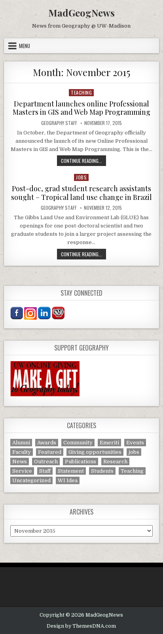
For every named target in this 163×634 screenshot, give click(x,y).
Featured (49, 452)
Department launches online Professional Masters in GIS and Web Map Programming (81, 108)
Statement (71, 471)
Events (135, 443)
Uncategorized (31, 480)
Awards (46, 443)
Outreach (46, 461)
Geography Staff (59, 123)
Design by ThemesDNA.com (81, 626)
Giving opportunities (94, 452)
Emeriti (109, 443)
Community (78, 443)
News (19, 461)
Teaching (81, 92)
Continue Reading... (83, 160)
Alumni (21, 443)
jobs (81, 177)
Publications (80, 461)
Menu (24, 46)
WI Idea (68, 480)
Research (115, 461)
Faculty (21, 452)
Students (102, 471)
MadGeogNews (81, 12)
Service (22, 471)
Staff (45, 471)
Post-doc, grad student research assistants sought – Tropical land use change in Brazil (81, 193)
